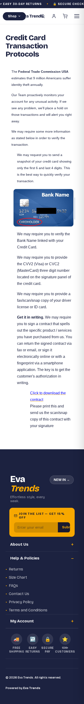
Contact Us (19, 594)
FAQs (13, 585)
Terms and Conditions (28, 610)
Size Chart (18, 577)
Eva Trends (31, 688)
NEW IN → (62, 480)
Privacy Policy (21, 602)
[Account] (54, 16)
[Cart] (65, 16)
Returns (16, 569)
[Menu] (76, 16)
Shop (12, 16)
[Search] (43, 16)
